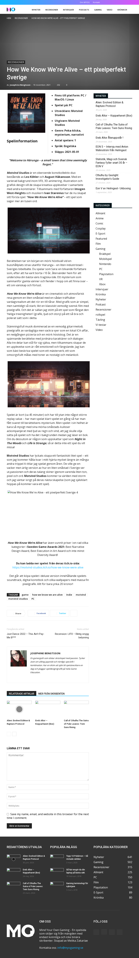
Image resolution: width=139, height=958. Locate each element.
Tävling (100, 320)
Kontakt (96, 2)
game (25, 594)
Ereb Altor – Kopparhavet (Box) (114, 115)
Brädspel (105, 254)
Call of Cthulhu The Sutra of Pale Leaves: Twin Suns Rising (76, 724)
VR (101, 279)
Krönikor (122, 9)
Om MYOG (85, 2)
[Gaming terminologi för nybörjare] (57, 886)
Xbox (102, 284)
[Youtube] (129, 2)
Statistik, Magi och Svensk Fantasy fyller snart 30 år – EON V (111, 163)
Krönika (101, 294)
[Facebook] (112, 2)
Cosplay (101, 228)
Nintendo (105, 264)
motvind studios (18, 598)
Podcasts (84, 9)
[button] (107, 2)
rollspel (100, 314)
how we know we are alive (47, 594)
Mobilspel (105, 259)
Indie (69, 594)
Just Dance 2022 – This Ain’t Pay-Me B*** (25, 635)
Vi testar (101, 325)
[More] (73, 613)
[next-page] (14, 734)
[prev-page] (9, 734)
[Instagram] (118, 2)
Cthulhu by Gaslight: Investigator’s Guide (107, 177)
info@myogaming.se (70, 948)
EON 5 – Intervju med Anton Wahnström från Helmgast (112, 148)
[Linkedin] (39, 678)
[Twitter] (124, 2)
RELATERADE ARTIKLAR (21, 693)
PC (33, 598)
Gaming (98, 9)
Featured (101, 238)
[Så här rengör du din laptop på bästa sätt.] (57, 873)
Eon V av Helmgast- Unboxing (113, 188)
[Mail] (45, 678)
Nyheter (36, 9)
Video (109, 9)
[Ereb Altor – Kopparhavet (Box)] (47, 709)
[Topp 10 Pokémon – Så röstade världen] (57, 859)
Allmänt (100, 213)
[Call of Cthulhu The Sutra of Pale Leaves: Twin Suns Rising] (76, 709)
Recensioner (51, 9)
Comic (99, 223)
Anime (100, 218)
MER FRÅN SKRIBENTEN (51, 693)
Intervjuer (68, 9)
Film (98, 244)
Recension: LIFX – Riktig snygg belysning (72, 635)
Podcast (101, 304)
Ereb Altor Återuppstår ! (109, 137)
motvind (81, 594)
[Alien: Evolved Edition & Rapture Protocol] (19, 709)
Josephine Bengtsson (20, 85)
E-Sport (100, 233)
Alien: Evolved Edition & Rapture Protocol (109, 104)
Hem (9, 18)
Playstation (106, 274)
